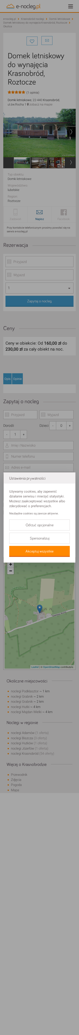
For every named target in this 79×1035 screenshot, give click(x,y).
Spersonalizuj (39, 538)
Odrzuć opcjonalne (40, 525)
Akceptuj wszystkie (39, 551)
